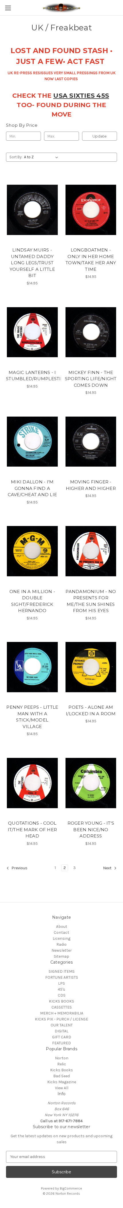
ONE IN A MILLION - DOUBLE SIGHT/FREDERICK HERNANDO (32, 601)
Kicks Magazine (61, 1082)
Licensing (61, 938)
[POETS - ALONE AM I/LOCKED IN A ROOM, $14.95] (91, 667)
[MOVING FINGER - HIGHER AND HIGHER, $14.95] (91, 441)
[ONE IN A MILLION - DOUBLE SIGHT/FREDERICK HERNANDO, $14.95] (32, 551)
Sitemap (61, 956)
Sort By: (15, 157)
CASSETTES (61, 1007)
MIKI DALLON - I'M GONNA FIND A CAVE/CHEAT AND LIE (32, 488)
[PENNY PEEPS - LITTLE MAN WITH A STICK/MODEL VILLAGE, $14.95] (32, 667)
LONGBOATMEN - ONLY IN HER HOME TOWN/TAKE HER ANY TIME (91, 259)
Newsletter (61, 950)
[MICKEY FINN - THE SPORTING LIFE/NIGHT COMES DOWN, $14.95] (91, 332)
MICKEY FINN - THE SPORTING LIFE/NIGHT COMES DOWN (91, 379)
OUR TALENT (62, 1025)
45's (61, 989)
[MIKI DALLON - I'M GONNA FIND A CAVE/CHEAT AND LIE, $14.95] (32, 441)
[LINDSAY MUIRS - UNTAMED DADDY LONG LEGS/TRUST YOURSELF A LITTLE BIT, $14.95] (32, 209)
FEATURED (61, 1043)
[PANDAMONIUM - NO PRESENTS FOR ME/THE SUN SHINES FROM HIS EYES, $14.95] (91, 551)
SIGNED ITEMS (62, 971)
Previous (19, 868)
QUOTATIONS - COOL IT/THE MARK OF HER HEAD (32, 829)
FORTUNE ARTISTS (61, 977)
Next (107, 868)
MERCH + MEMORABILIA (61, 1013)
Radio (61, 944)
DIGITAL (61, 1031)
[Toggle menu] (8, 8)
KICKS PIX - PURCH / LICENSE (61, 1019)
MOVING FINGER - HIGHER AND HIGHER (91, 485)
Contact (61, 932)
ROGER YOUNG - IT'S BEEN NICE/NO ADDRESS (91, 829)
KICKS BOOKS (61, 1001)
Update (99, 136)
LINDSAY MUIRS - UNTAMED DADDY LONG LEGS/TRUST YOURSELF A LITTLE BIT (32, 262)
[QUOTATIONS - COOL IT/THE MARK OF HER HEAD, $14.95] (32, 783)
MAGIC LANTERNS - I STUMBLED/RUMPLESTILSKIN (32, 376)
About (61, 926)
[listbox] (42, 157)
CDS (62, 995)
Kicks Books (61, 1070)
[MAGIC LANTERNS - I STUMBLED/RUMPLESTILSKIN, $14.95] (32, 332)
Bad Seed (61, 1076)
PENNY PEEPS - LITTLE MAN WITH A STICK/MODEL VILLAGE (32, 716)
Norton (61, 1058)
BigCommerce (71, 1188)
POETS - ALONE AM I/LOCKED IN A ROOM (91, 710)
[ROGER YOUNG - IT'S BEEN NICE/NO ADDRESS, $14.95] (91, 783)
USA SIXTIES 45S (81, 95)
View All (61, 1088)
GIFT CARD (61, 1037)
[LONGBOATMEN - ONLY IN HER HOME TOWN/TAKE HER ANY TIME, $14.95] (91, 209)
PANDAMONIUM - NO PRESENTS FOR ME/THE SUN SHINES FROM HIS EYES (91, 601)
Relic (61, 1064)
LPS (61, 983)
